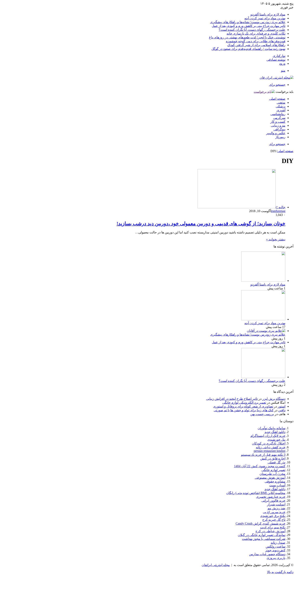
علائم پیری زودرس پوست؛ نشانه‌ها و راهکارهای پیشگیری (247, 22)
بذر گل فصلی (276, 462)
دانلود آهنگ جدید (274, 489)
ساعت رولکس (275, 546)
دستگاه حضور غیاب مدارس (267, 554)
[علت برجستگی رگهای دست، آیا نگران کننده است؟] (263, 377)
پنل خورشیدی (276, 439)
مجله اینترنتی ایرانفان (216, 565)
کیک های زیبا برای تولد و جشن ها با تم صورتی (244, 410)
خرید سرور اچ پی (274, 512)
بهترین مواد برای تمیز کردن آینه (264, 18)
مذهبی (281, 102)
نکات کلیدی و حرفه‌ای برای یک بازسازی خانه (256, 33)
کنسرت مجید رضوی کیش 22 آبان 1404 (259, 466)
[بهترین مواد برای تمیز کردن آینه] (263, 319)
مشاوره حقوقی (275, 481)
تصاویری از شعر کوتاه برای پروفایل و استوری (243, 406)
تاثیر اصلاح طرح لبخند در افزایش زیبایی (232, 398)
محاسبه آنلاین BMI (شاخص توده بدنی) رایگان (255, 493)
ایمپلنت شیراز (276, 504)
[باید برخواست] (264, 91)
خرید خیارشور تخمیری (270, 496)
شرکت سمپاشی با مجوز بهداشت (263, 538)
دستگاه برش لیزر (273, 398)
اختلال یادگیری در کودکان (268, 443)
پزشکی (280, 106)
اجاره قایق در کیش (272, 458)
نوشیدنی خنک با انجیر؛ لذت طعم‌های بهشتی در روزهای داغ (247, 37)
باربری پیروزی (276, 558)
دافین (281, 410)
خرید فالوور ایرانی (273, 500)
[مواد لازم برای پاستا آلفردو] (263, 280)
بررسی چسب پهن (262, 414)
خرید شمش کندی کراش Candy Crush (260, 523)
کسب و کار (277, 121)
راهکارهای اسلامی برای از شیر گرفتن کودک (256, 45)
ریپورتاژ (280, 137)
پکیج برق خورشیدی (272, 516)
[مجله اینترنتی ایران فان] (276, 77)
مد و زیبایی (278, 125)
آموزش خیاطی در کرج (270, 531)
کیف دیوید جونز (275, 550)
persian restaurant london (269, 451)
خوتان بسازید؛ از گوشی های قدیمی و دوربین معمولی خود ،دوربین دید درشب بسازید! (201, 223)
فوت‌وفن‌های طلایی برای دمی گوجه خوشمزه (255, 41)
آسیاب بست (277, 485)
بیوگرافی (279, 129)
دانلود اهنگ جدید (274, 432)
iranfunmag (278, 211)
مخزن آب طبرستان (272, 473)
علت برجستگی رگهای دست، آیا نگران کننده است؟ (252, 29)
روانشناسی (278, 114)
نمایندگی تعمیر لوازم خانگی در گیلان (261, 535)
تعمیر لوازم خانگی (273, 470)
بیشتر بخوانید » (275, 239)
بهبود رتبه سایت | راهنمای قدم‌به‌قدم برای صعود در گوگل (248, 49)
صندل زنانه (278, 542)
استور (281, 406)
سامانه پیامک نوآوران (271, 428)
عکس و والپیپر (275, 133)
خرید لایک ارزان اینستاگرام (267, 435)
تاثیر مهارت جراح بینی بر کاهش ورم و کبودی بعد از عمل (248, 26)
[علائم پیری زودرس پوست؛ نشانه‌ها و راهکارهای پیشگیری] (266, 330)
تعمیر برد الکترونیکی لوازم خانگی (244, 402)
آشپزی (281, 110)
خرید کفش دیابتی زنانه (270, 447)
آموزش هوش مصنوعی (270, 477)
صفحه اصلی (277, 98)
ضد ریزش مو (276, 508)
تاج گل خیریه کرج (273, 519)
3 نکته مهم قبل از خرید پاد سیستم (263, 454)
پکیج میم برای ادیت (272, 527)
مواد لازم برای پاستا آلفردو (267, 14)
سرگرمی (279, 118)
